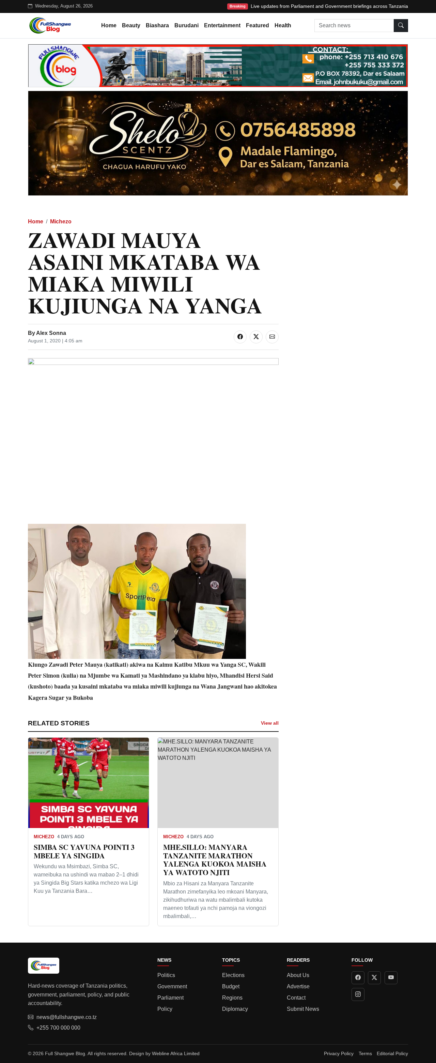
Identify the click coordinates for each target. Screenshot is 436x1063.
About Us (298, 975)
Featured (257, 25)
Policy (164, 1009)
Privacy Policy (339, 1053)
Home (108, 25)
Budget (230, 986)
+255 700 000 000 (58, 1028)
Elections (233, 975)
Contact (296, 998)
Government (172, 986)
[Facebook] (358, 977)
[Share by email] (272, 336)
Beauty (131, 25)
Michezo (61, 221)
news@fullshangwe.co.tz (66, 1017)
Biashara (157, 25)
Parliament (170, 998)
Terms (365, 1053)
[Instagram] (358, 994)
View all (270, 723)
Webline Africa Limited (176, 1053)
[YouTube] (391, 977)
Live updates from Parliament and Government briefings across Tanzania (329, 6)
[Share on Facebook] (240, 336)
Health (283, 25)
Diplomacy (235, 1009)
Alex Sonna (51, 333)
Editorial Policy (392, 1053)
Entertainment (222, 25)
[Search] (401, 25)
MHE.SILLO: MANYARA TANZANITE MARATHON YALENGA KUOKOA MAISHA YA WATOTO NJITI (215, 859)
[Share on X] (256, 336)
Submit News (303, 1009)
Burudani (186, 25)
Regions (232, 998)
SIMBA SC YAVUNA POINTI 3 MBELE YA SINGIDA (84, 851)
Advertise (298, 986)
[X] (374, 977)
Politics (166, 975)
